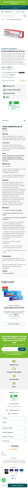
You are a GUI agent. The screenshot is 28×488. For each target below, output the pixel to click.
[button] (12, 328)
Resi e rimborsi (5, 441)
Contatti (4, 422)
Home (3, 19)
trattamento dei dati (16, 354)
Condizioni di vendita (7, 428)
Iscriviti (22, 349)
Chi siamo (4, 418)
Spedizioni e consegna (7, 436)
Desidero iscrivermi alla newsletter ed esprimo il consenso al (14, 353)
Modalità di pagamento (7, 432)
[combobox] (14, 15)
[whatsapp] (3, 480)
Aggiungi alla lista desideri (8, 80)
